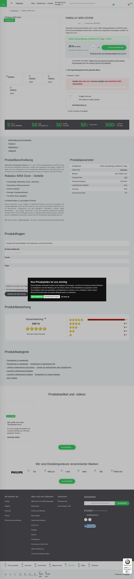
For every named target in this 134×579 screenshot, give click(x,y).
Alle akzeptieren (37, 296)
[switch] (127, 571)
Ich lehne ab (65, 296)
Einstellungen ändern (52, 296)
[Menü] (131, 559)
